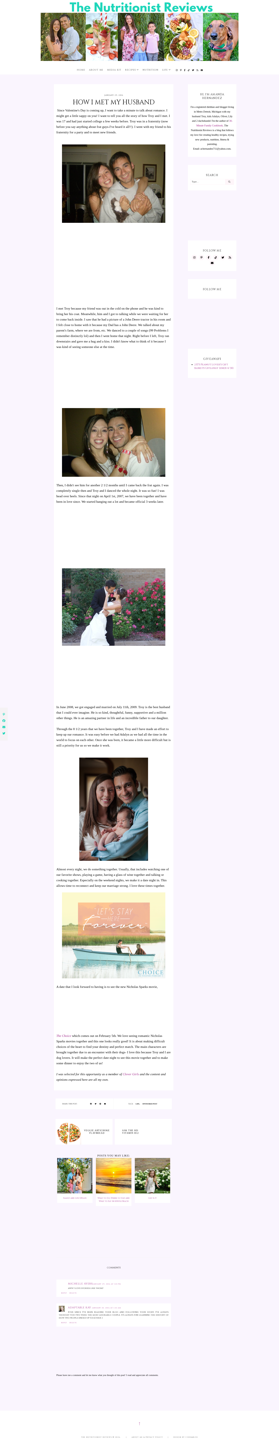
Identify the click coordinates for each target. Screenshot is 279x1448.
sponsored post (149, 1104)
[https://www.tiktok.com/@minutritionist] (189, 70)
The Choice (63, 1036)
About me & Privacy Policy (147, 1437)
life (138, 1104)
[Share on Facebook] (91, 1104)
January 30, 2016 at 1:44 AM (106, 1308)
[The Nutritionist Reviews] (139, 60)
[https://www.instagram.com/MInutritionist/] (177, 70)
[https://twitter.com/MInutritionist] (193, 70)
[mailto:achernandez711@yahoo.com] (202, 70)
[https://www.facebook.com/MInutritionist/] (185, 70)
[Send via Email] (105, 1104)
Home (81, 69)
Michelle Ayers (80, 1283)
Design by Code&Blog (185, 1437)
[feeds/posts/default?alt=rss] (197, 70)
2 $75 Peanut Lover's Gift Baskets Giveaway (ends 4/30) (213, 366)
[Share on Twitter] (95, 1104)
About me (96, 69)
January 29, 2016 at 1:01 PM (107, 1284)
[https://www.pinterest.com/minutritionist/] (181, 70)
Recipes (130, 69)
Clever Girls (131, 1074)
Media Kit (114, 69)
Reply (64, 1293)
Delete (73, 1293)
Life (165, 69)
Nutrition (151, 69)
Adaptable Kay (80, 1307)
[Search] (229, 181)
